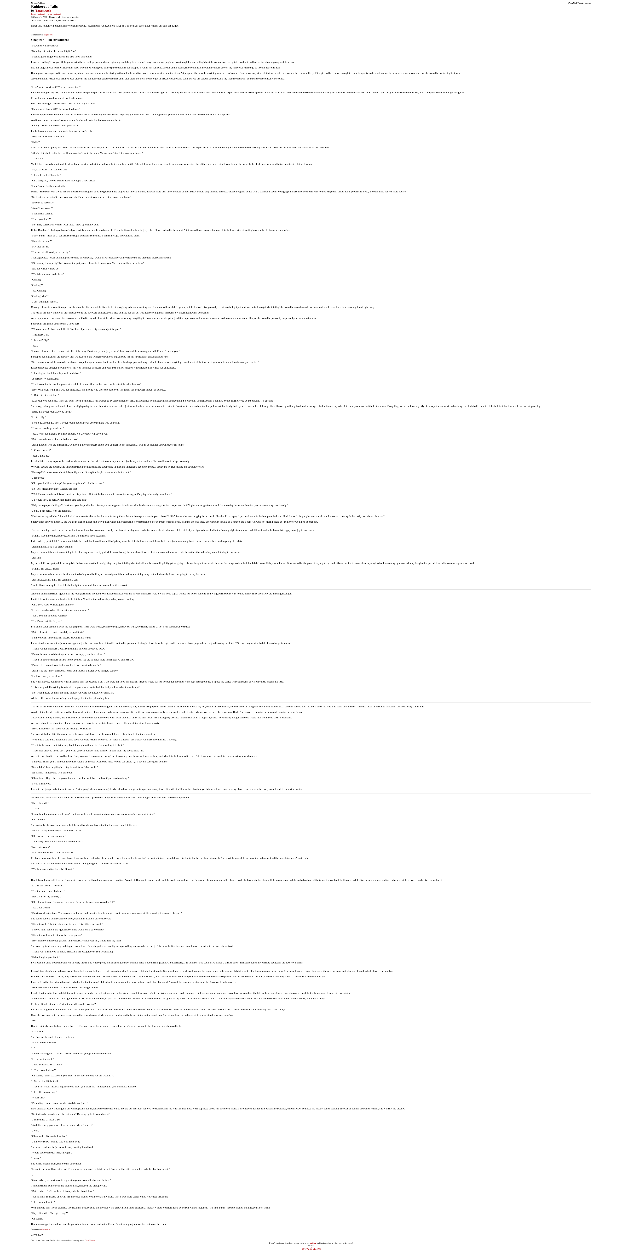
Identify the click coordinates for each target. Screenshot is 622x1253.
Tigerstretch (43, 10)
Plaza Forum (90, 1240)
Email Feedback (38, 14)
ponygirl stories (311, 1248)
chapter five (45, 1229)
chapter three (48, 35)
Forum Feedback (54, 14)
